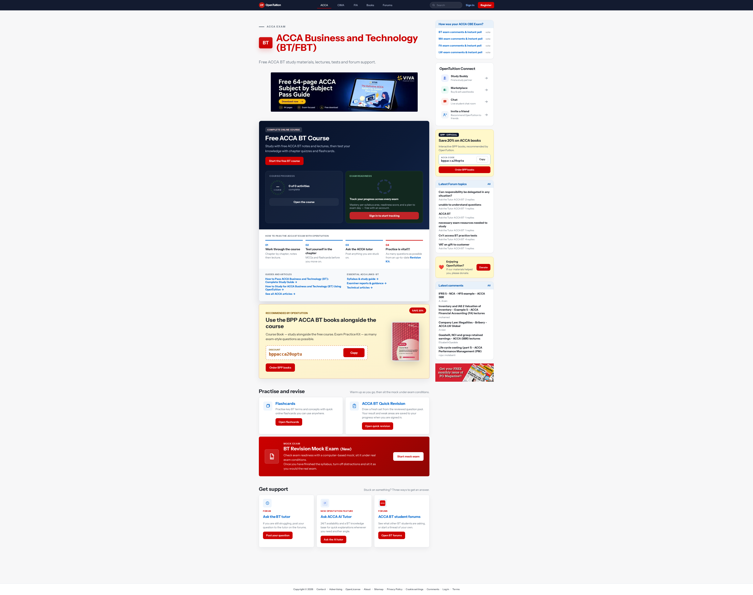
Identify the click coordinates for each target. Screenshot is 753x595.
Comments (433, 589)
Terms (456, 589)
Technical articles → (360, 287)
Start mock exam (408, 456)
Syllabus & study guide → (363, 278)
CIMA (340, 5)
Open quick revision (377, 426)
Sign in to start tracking (384, 215)
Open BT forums (391, 535)
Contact (321, 589)
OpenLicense (353, 589)
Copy (354, 353)
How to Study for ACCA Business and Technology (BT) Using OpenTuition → (303, 288)
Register (486, 5)
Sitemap (379, 589)
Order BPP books (280, 367)
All (488, 184)
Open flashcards (289, 421)
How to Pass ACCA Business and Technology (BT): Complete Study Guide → (297, 280)
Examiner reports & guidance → (367, 283)
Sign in (470, 5)
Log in (446, 589)
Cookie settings (414, 589)
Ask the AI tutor (333, 539)
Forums (387, 5)
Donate (483, 267)
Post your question (277, 535)
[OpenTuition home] (271, 5)
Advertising (335, 589)
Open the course (304, 202)
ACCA (324, 5)
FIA (356, 5)
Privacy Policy (394, 589)
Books (370, 5)
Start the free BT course (284, 161)
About (367, 589)
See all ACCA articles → (280, 293)
